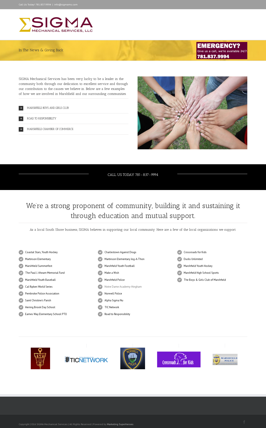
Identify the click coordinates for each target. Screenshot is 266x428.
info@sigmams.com (66, 4)
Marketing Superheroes (120, 424)
